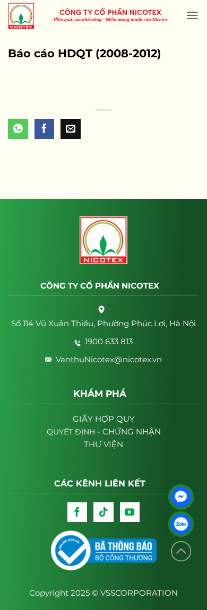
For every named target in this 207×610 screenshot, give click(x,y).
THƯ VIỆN (103, 444)
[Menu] (192, 15)
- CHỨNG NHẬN (104, 431)
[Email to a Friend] (71, 129)
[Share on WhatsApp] (18, 129)
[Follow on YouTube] (130, 512)
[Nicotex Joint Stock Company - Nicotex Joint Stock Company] (26, 16)
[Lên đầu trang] (181, 551)
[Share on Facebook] (44, 129)
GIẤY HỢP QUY (104, 419)
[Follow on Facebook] (77, 512)
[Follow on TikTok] (103, 512)
